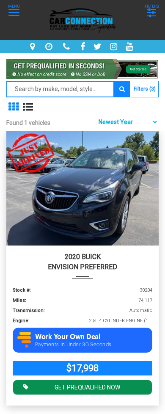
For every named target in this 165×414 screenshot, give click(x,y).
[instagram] (114, 46)
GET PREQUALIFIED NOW (87, 387)
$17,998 (82, 368)
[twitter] (99, 46)
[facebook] (83, 46)
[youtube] (130, 46)
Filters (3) (145, 89)
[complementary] (139, 388)
